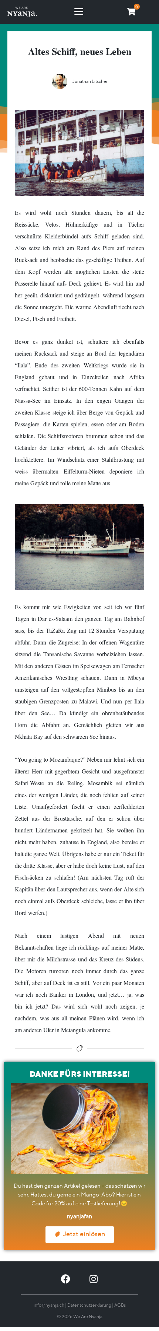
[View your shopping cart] (131, 11)
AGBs (120, 1305)
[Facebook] (66, 1279)
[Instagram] (93, 1279)
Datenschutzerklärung (89, 1305)
